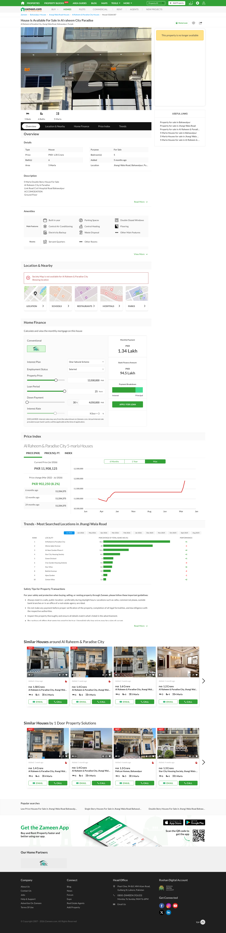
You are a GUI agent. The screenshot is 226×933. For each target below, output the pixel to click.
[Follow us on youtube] (176, 908)
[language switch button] (190, 3)
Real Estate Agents (75, 903)
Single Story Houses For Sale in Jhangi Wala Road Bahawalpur (113, 808)
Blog (94, 3)
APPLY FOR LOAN (127, 404)
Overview (31, 126)
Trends (122, 126)
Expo (69, 899)
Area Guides (80, 3)
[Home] (23, 3)
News (69, 890)
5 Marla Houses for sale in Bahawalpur (178, 133)
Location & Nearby (55, 126)
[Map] (59, 675)
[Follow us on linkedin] (169, 915)
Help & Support (28, 899)
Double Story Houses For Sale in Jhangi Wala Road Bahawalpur (177, 808)
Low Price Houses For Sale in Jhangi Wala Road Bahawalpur (49, 808)
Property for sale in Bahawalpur (175, 122)
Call (59, 701)
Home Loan (183, 23)
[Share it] (63, 675)
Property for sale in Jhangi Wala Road (178, 125)
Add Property (73, 907)
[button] (86, 362)
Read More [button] (139, 201)
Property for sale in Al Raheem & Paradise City (180, 129)
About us (25, 886)
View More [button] (139, 254)
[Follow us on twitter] (162, 915)
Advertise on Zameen (31, 903)
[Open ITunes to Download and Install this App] (174, 824)
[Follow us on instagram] (169, 908)
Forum (70, 895)
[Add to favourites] (66, 675)
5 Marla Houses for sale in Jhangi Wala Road (180, 136)
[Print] (193, 23)
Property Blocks (56, 3)
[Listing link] (48, 676)
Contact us (26, 890)
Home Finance (81, 126)
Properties (33, 3)
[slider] (55, 380)
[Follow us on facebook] (162, 908)
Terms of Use (27, 907)
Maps (104, 3)
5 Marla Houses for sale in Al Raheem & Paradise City (180, 140)
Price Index (104, 126)
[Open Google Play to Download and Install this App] (195, 824)
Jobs (23, 895)
